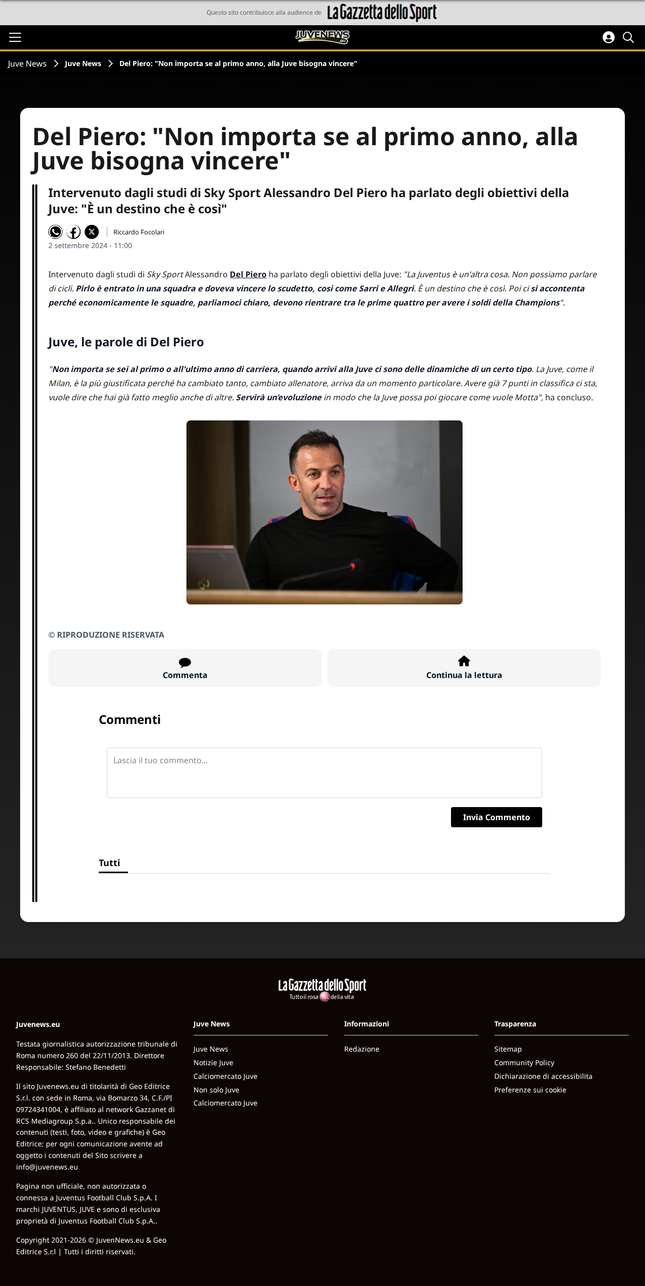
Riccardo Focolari (138, 231)
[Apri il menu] (15, 37)
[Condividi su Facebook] (74, 232)
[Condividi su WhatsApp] (55, 232)
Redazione (361, 1049)
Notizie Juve (213, 1062)
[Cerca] (630, 37)
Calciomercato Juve (225, 1076)
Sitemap (508, 1049)
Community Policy (524, 1062)
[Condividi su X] (92, 232)
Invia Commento (496, 817)
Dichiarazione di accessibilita (543, 1076)
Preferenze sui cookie (530, 1089)
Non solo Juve (216, 1089)
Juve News (27, 63)
